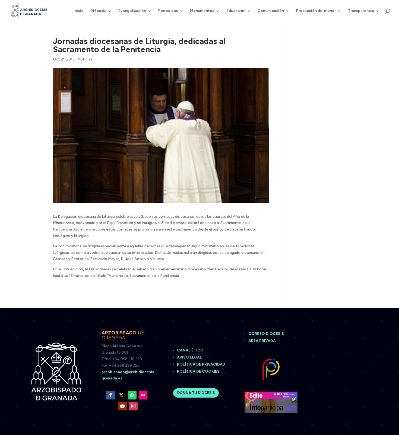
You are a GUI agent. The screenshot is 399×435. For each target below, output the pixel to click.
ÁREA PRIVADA (262, 340)
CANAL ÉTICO (190, 350)
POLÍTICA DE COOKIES (198, 371)
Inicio (79, 11)
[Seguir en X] (121, 395)
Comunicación (271, 11)
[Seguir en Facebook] (110, 395)
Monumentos (202, 11)
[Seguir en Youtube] (122, 406)
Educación (235, 11)
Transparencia (361, 11)
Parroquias (168, 11)
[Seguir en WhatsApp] (132, 395)
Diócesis (98, 11)
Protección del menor (316, 11)
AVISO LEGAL (190, 357)
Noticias (84, 59)
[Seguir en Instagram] (133, 406)
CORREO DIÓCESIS (266, 333)
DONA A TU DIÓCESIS (196, 393)
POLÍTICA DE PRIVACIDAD (201, 364)
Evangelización (132, 11)
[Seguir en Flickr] (143, 395)
